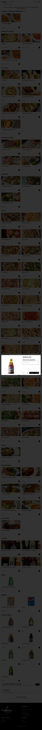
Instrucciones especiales (29, 359)
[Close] (39, 356)
